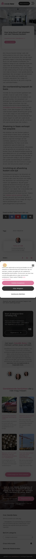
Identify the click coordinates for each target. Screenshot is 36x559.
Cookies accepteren (18, 283)
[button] (33, 265)
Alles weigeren (18, 288)
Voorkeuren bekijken (18, 294)
